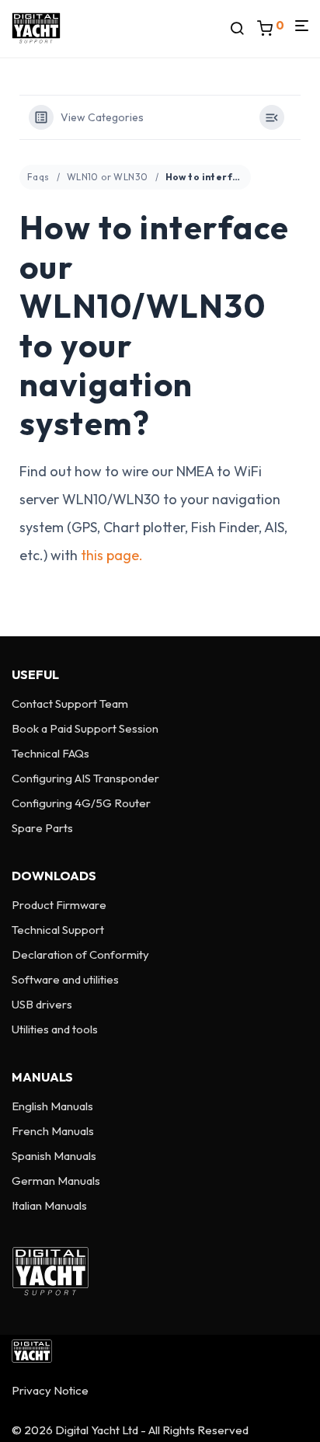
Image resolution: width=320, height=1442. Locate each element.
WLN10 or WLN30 (107, 177)
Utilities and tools (55, 1029)
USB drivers (42, 1004)
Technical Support (58, 929)
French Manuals (53, 1130)
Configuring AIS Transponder (85, 778)
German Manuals (56, 1180)
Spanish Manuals (54, 1155)
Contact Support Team (70, 703)
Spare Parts (42, 827)
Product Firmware (59, 904)
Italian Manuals (49, 1205)
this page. (112, 555)
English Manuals (52, 1106)
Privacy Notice (50, 1390)
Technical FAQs (50, 753)
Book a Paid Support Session (85, 728)
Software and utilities (65, 979)
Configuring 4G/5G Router (81, 803)
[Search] (243, 29)
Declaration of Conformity (80, 954)
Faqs (38, 177)
